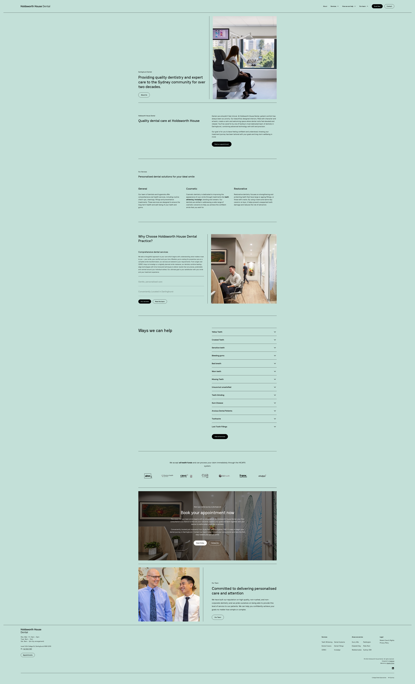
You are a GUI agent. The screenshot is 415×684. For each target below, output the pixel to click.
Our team (362, 6)
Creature (391, 661)
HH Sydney (391, 677)
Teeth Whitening (327, 642)
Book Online (200, 543)
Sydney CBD (367, 650)
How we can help (347, 6)
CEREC (324, 650)
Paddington (367, 642)
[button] (335, 6)
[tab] (171, 261)
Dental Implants (339, 642)
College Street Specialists (379, 677)
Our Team (218, 617)
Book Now (377, 6)
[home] (35, 6)
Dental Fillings (339, 646)
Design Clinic (390, 663)
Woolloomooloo (357, 650)
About (325, 6)
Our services (145, 301)
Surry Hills (355, 642)
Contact (389, 6)
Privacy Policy (384, 643)
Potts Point (366, 646)
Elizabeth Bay (356, 646)
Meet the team (160, 301)
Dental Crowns (326, 646)
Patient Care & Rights (387, 640)
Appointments (28, 655)
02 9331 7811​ (27, 649)
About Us (144, 95)
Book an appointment (222, 144)
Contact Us (215, 543)
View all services (220, 437)
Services (333, 6)
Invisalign (337, 650)
